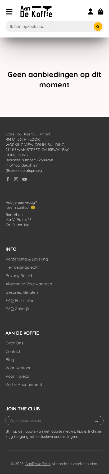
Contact (13, 351)
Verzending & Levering (27, 259)
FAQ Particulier (20, 300)
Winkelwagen (100, 11)
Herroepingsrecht (22, 267)
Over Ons (14, 342)
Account (90, 11)
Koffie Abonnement (24, 384)
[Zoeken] (98, 26)
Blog (10, 359)
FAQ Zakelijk (17, 308)
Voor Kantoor (18, 367)
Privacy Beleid (19, 275)
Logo (36, 11)
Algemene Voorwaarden (29, 283)
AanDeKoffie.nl (38, 463)
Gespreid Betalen (22, 292)
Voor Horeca (17, 376)
